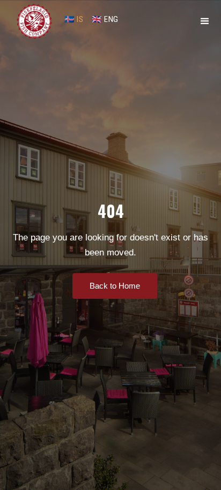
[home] (34, 21)
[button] (205, 21)
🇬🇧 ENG (105, 19)
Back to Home (115, 285)
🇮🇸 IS (73, 19)
